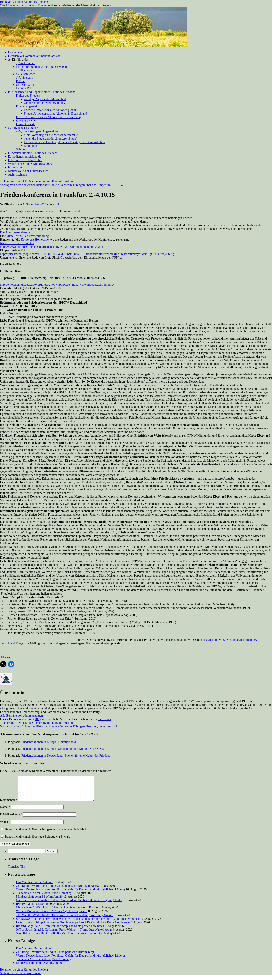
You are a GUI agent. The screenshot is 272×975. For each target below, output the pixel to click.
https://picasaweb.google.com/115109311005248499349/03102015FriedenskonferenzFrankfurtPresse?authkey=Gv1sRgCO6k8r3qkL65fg (87, 254)
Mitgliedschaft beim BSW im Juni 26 (39, 896)
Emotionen (31, 145)
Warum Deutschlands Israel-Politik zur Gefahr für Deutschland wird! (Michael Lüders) (70, 889)
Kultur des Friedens (28, 95)
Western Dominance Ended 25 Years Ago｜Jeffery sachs (51, 911)
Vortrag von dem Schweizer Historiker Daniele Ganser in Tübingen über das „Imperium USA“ (61, 185)
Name (5, 807)
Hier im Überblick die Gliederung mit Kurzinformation (36, 181)
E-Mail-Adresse (11, 814)
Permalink (104, 719)
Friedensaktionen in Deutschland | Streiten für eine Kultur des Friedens (65, 755)
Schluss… (22, 149)
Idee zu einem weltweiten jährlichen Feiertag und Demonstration (64, 142)
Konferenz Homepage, (34, 239)
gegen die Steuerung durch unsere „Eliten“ (50, 138)
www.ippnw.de (60, 284)
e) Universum (24, 77)
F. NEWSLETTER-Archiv (25, 160)
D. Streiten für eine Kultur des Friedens (32, 153)
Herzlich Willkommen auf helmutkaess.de (34, 56)
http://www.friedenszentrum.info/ (93, 284)
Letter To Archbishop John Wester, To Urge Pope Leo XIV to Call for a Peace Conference (73, 922)
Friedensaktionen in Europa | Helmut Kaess (48, 742)
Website (5, 821)
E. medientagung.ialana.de (24, 156)
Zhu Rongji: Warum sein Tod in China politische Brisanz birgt (55, 885)
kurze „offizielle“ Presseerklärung (28, 236)
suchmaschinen (17, 174)
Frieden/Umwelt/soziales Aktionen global (50, 110)
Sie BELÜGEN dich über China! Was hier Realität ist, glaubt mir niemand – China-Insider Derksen (78, 918)
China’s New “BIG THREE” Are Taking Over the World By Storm (58, 907)
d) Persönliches (25, 74)
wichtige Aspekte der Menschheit (45, 99)
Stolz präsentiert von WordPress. (20, 973)
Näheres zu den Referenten (17, 243)
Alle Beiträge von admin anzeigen (23, 715)
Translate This (17, 866)
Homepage (15, 52)
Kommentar (8, 800)
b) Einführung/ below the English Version (42, 66)
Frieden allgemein (27, 106)
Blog (38, 719)
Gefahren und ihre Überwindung (44, 102)
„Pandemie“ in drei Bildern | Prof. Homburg (43, 893)
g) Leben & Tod (26, 84)
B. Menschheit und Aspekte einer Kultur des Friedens (41, 92)
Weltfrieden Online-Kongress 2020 (30, 163)
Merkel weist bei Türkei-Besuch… (30, 171)
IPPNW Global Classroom (32, 903)
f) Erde (20, 81)
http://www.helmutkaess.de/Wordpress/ (24, 284)
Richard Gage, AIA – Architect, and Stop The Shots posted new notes (60, 926)
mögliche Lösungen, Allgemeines (37, 131)
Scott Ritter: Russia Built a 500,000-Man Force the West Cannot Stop (59, 933)
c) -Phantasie (24, 70)
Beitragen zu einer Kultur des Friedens (24, 1)
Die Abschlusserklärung (15, 232)
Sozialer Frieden (26, 120)
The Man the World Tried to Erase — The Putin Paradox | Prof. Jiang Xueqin (64, 915)
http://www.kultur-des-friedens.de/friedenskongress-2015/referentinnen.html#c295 (51, 246)
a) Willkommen (25, 63)
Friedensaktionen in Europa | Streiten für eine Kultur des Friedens (62, 748)
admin (56, 204)
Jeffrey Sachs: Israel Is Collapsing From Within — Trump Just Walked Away (64, 929)
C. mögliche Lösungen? (23, 127)
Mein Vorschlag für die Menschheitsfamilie (51, 135)
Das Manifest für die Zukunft (34, 882)
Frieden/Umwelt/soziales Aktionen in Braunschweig (48, 117)
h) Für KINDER (26, 88)
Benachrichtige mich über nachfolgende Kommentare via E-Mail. (46, 829)
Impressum (15, 167)
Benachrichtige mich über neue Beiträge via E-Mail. (37, 836)
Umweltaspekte (25, 124)
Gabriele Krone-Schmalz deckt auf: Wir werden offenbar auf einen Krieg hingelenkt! (69, 900)
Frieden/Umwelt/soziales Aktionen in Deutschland (55, 113)
